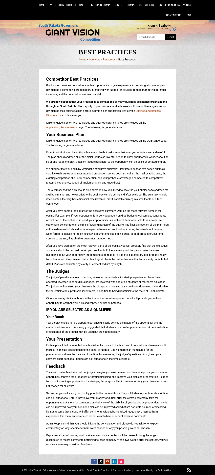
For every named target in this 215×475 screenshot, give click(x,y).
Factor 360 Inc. (165, 470)
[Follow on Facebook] (94, 461)
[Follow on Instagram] (121, 461)
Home (82, 59)
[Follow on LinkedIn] (114, 461)
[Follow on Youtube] (107, 461)
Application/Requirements (61, 127)
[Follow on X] (100, 461)
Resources (109, 59)
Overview (94, 59)
